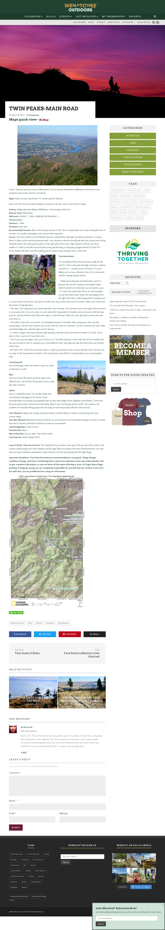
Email (12, 813)
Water (143, 212)
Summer (50, 623)
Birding (114, 196)
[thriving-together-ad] (133, 269)
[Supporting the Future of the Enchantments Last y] (148, 860)
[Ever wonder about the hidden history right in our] (119, 875)
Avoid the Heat (134, 190)
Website (63, 813)
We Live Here (79, 22)
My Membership (113, 16)
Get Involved (86, 16)
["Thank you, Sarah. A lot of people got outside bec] (134, 875)
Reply (25, 752)
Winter (139, 218)
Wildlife (129, 218)
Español (135, 16)
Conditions (127, 22)
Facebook (157, 22)
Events (65, 16)
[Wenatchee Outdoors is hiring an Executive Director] (134, 860)
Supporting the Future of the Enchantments (128, 301)
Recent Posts (121, 292)
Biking (147, 190)
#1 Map (44, 119)
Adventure (132, 135)
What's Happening (133, 172)
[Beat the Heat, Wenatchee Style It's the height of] (119, 860)
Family (133, 201)
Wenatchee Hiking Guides (19, 896)
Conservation (138, 196)
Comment (15, 773)
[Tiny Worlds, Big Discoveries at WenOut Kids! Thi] (148, 875)
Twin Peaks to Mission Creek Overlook (82, 653)
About (91, 22)
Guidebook (33, 16)
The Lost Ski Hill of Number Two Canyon (127, 305)
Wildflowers (64, 623)
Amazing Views (18, 623)
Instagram (153, 22)
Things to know (133, 157)
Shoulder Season (143, 207)
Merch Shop (113, 22)
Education (115, 201)
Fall (30, 623)
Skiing (113, 212)
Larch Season (126, 207)
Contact (101, 22)
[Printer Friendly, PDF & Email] (16, 614)
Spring (39, 623)
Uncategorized (133, 164)
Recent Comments (144, 292)
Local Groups (143, 22)
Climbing (125, 196)
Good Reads (146, 201)
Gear (133, 143)
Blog (50, 16)
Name (13, 801)
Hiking (113, 207)
